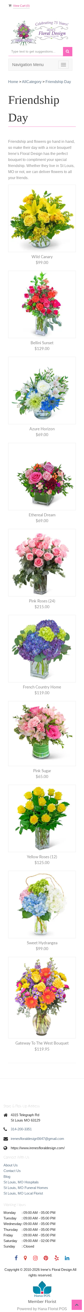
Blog (7, 1176)
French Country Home (42, 687)
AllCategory (32, 82)
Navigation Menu (28, 64)
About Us (11, 1165)
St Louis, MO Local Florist (23, 1193)
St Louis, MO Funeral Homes (26, 1188)
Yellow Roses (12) (42, 857)
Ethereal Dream (42, 515)
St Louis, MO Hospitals (21, 1182)
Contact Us (12, 1171)
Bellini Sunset (42, 343)
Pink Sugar (42, 771)
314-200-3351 (21, 1129)
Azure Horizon (42, 429)
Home (13, 82)
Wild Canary (42, 257)
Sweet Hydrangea (42, 943)
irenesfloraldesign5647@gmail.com (37, 1139)
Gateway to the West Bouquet (42, 1043)
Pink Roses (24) (42, 601)
